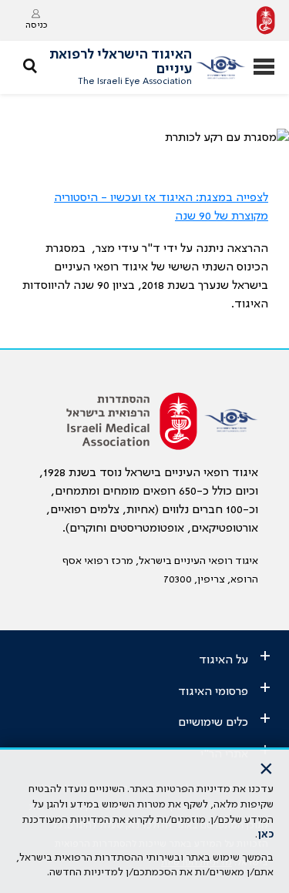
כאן (265, 834)
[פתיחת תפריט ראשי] (264, 68)
